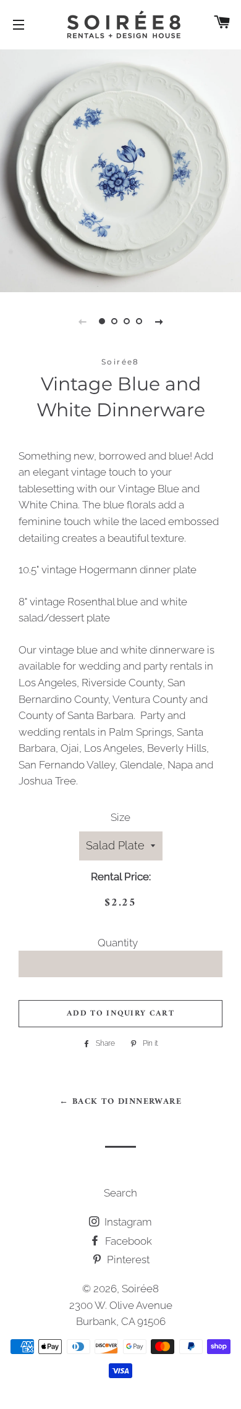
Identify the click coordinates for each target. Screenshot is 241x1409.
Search (120, 1193)
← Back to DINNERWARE (120, 1101)
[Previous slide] (82, 321)
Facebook (127, 1241)
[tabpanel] (120, 169)
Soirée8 (140, 1288)
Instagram (127, 1222)
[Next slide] (158, 321)
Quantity (118, 942)
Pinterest (127, 1259)
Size (120, 817)
